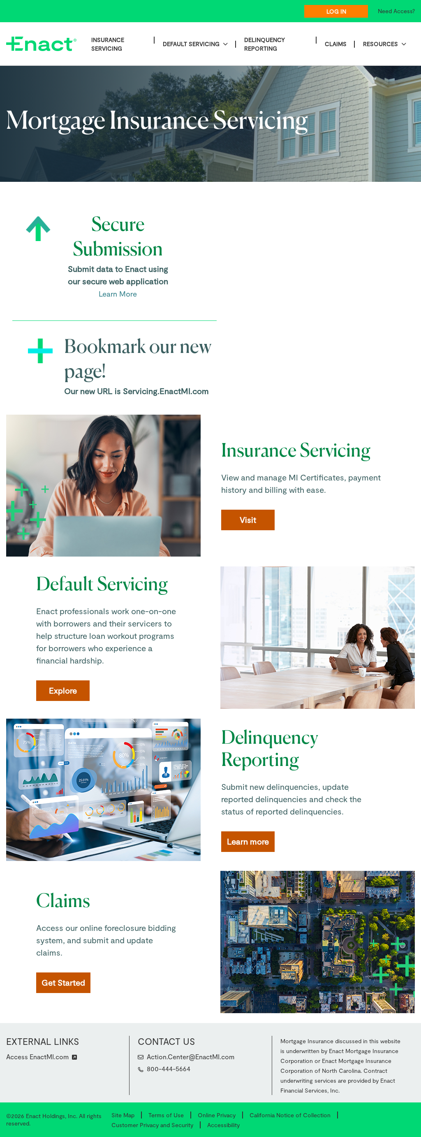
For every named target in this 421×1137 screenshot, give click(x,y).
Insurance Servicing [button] (107, 44)
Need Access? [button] (396, 11)
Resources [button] (380, 43)
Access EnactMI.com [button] (37, 1056)
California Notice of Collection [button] (290, 1114)
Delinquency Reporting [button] (264, 44)
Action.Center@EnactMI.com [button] (190, 1056)
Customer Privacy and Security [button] (152, 1124)
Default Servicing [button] (191, 43)
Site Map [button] (122, 1114)
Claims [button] (336, 43)
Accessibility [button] (223, 1124)
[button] (140, 1069)
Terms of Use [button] (166, 1114)
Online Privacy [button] (217, 1114)
